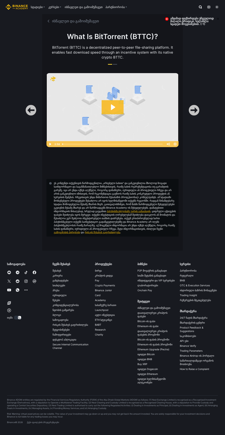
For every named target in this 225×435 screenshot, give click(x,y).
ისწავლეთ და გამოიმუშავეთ (153, 307)
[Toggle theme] (217, 7)
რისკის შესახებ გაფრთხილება (102, 232)
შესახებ (57, 270)
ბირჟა (98, 270)
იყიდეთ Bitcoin (146, 354)
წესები (56, 300)
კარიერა (58, 275)
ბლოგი (57, 314)
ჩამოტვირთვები (62, 334)
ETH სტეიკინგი (103, 319)
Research (100, 329)
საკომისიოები (188, 335)
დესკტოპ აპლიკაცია (64, 339)
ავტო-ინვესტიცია (105, 314)
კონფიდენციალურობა (66, 305)
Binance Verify (188, 345)
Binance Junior (103, 290)
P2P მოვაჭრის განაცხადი (152, 270)
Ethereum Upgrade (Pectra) (153, 349)
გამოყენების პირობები (67, 232)
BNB (182, 280)
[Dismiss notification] (218, 18)
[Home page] (17, 7)
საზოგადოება (60, 319)
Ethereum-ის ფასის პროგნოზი (154, 344)
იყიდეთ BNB (144, 359)
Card (98, 295)
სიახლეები (59, 285)
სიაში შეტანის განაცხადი (151, 275)
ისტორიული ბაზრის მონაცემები (198, 290)
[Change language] (209, 7)
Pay (97, 280)
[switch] (17, 318)
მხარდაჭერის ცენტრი (192, 322)
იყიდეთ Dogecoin (147, 369)
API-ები (184, 340)
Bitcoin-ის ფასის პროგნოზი (153, 339)
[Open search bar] (199, 7)
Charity (99, 334)
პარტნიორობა (188, 270)
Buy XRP (142, 364)
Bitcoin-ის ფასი (146, 321)
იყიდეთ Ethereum (147, 373)
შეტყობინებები (61, 329)
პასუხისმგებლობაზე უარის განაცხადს (128, 211)
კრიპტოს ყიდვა (104, 275)
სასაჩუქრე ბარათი (105, 305)
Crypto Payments (105, 285)
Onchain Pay (144, 290)
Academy (100, 300)
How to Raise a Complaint (194, 369)
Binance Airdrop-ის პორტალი (197, 355)
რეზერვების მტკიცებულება (195, 300)
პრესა (56, 290)
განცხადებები (60, 280)
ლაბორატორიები (147, 285)
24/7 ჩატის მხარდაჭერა (193, 317)
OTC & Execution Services (195, 285)
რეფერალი (186, 275)
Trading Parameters (191, 350)
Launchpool (101, 309)
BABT (98, 324)
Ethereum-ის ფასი (147, 326)
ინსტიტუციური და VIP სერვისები (156, 280)
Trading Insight (188, 295)
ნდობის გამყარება (63, 309)
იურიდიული (59, 295)
